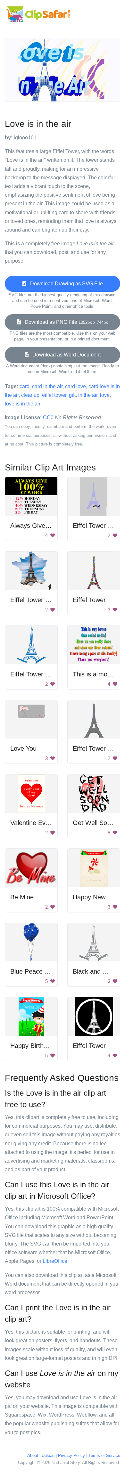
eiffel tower (54, 395)
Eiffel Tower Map (34, 599)
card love (75, 386)
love (105, 395)
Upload (48, 1455)
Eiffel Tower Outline (37, 674)
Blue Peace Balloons (39, 971)
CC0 (48, 417)
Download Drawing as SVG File (64, 283)
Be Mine (22, 897)
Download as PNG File (64, 322)
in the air (87, 395)
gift (72, 395)
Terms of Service (104, 1455)
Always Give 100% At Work (49, 525)
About (32, 1455)
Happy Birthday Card (40, 1045)
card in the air (47, 386)
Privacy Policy (71, 1455)
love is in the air (22, 403)
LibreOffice (55, 1261)
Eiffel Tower (89, 599)
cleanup (30, 395)
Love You (23, 748)
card (24, 386)
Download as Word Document (65, 354)
